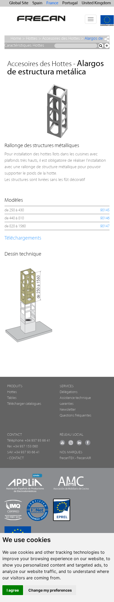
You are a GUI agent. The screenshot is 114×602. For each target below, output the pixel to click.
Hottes (31, 39)
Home (16, 39)
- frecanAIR (83, 458)
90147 (104, 226)
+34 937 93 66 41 (37, 441)
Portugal (70, 3)
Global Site (18, 3)
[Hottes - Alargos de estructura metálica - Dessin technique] (55, 303)
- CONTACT (15, 458)
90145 (104, 210)
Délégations (68, 392)
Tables (11, 398)
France (52, 3)
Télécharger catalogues (24, 404)
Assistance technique (75, 398)
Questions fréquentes (75, 416)
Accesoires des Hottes (61, 39)
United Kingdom (96, 3)
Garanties (66, 404)
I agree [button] (13, 590)
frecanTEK (67, 458)
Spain (37, 3)
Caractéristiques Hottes (24, 45)
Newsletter (68, 410)
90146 (104, 218)
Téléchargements (23, 238)
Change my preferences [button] (50, 590)
